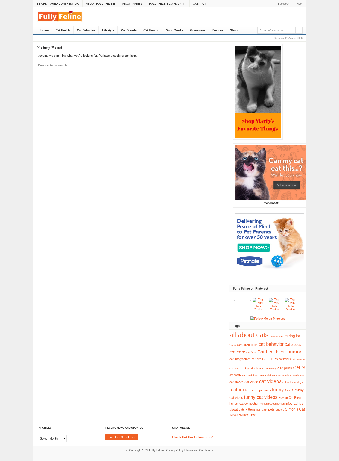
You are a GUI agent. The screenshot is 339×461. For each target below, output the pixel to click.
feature (236, 389)
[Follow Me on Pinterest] (267, 318)
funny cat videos (260, 397)
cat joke (256, 359)
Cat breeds (293, 344)
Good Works (174, 30)
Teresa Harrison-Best (242, 414)
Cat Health (63, 30)
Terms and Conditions (199, 450)
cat (239, 344)
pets (271, 409)
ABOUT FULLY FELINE (100, 3)
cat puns (284, 368)
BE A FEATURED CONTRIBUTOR (58, 3)
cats (299, 367)
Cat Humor (151, 30)
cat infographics (240, 359)
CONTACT (199, 3)
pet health (261, 409)
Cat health (267, 351)
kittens (251, 409)
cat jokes (270, 359)
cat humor (290, 352)
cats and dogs (250, 375)
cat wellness (289, 382)
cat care (237, 351)
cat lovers (285, 359)
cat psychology (268, 368)
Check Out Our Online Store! (192, 437)
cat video (251, 382)
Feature (217, 30)
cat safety (235, 374)
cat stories (236, 382)
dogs (300, 382)
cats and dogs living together (275, 375)
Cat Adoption (249, 344)
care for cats (277, 336)
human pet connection (272, 403)
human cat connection (244, 403)
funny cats (283, 389)
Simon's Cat (295, 409)
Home (44, 30)
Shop (234, 30)
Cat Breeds (129, 30)
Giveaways (197, 30)
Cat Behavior (86, 30)
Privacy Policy (174, 450)
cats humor (298, 375)
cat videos (270, 381)
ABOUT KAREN (132, 3)
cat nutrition (298, 359)
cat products (250, 368)
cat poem (235, 368)
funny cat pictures (258, 390)
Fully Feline (156, 450)
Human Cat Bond (289, 397)
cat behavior (271, 344)
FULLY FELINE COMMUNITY (167, 3)
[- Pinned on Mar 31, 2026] (242, 299)
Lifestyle (108, 30)
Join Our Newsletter (122, 437)
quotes (280, 409)
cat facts (251, 352)
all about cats (249, 335)
